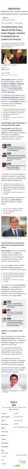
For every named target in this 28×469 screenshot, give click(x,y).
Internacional (18, 11)
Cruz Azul (15, 14)
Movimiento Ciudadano (7, 23)
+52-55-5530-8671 (18, 420)
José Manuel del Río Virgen (8, 20)
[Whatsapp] (8, 69)
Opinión (24, 11)
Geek (2, 450)
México (12, 11)
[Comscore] (14, 409)
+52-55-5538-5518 (18, 416)
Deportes (3, 435)
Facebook (3, 456)
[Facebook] (2, 69)
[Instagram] (16, 402)
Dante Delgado (18, 23)
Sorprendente (4, 443)
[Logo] (14, 8)
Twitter (2, 460)
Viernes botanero (5, 14)
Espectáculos (4, 446)
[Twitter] (5, 69)
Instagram (3, 463)
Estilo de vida (4, 431)
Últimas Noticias (5, 11)
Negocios (3, 439)
